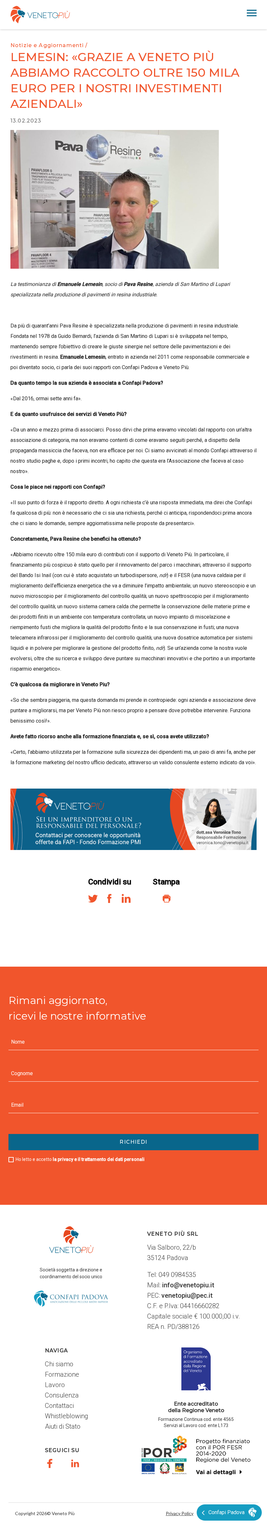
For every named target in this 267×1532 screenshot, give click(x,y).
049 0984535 (177, 1275)
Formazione (62, 1374)
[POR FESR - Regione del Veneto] (196, 1461)
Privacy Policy (179, 1513)
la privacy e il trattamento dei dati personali (99, 1159)
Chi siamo (59, 1364)
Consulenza (62, 1395)
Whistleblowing (66, 1416)
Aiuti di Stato (62, 1426)
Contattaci (59, 1406)
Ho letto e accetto (80, 1159)
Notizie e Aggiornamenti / (49, 45)
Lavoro (55, 1385)
